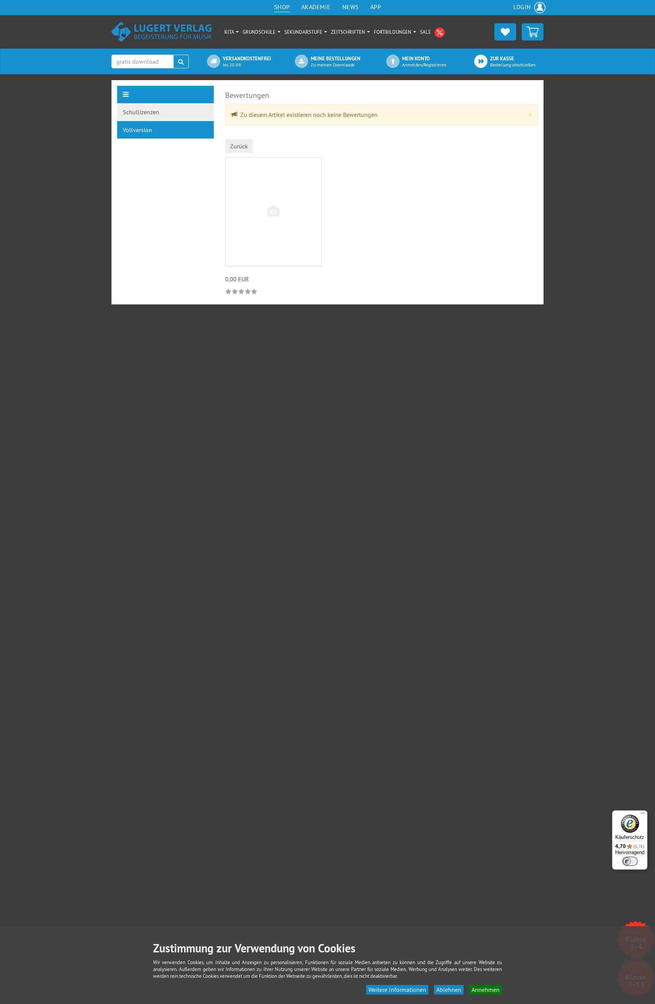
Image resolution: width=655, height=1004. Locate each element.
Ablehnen (448, 989)
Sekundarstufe (303, 32)
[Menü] (642, 815)
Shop (282, 7)
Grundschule (260, 32)
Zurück (239, 146)
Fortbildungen (393, 32)
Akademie (316, 7)
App (375, 7)
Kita (229, 32)
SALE (426, 32)
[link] (242, 291)
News (350, 7)
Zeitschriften (348, 32)
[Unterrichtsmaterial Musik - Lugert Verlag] (161, 31)
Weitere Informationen (397, 989)
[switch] (630, 861)
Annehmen (486, 989)
